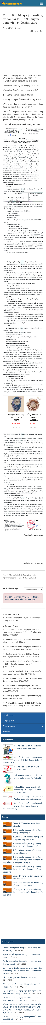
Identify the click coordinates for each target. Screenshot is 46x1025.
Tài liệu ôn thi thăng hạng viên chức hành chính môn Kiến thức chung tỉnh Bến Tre (22, 992)
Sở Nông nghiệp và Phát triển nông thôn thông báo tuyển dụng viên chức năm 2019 (23, 892)
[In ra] (36, 30)
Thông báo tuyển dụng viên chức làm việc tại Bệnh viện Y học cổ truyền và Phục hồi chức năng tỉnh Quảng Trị (23, 860)
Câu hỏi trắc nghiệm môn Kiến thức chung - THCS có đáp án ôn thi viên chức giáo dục (23, 760)
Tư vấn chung (9, 715)
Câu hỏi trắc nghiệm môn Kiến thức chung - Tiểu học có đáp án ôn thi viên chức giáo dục (23, 806)
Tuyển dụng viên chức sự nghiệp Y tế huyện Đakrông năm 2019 (28, 838)
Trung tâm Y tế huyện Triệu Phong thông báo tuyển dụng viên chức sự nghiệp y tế (22, 869)
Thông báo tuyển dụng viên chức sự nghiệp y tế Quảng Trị (27, 831)
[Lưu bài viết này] (41, 30)
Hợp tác (6, 731)
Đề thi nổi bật (7, 739)
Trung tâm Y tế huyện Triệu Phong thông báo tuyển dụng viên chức (27, 844)
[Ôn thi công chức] (11, 3)
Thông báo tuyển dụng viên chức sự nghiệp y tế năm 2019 (27, 851)
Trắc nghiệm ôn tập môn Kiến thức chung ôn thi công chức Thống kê (28, 776)
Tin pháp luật (8, 720)
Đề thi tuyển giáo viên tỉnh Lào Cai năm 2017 (21, 977)
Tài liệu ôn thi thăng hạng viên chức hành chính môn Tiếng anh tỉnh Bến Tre (22, 999)
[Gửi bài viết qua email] (32, 30)
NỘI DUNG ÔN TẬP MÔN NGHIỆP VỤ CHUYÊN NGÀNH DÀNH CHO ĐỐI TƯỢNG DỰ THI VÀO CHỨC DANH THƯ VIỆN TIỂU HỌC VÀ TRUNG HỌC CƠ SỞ (22, 1008)
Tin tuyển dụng (9, 726)
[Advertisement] (23, 54)
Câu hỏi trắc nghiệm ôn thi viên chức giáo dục (26, 768)
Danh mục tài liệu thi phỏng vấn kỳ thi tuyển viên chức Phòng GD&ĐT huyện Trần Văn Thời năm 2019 (22, 971)
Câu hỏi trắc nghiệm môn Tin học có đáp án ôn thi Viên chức (27, 747)
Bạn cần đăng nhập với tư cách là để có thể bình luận (22, 598)
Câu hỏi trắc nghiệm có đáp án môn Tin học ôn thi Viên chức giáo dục (28, 797)
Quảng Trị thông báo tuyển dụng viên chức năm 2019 (28, 877)
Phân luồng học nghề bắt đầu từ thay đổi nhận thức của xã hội (28, 884)
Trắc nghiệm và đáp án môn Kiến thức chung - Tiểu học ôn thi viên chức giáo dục (27, 790)
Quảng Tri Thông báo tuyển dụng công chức (26, 824)
